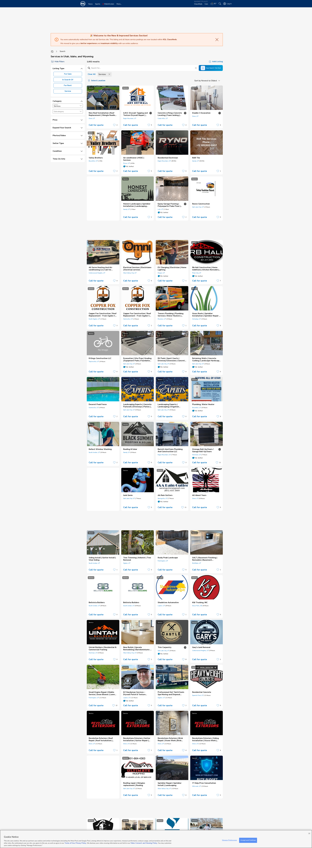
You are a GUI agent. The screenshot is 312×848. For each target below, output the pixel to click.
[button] (80, 105)
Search (62, 51)
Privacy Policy (81, 843)
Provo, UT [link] (126, 163)
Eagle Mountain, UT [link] (129, 118)
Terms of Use (69, 843)
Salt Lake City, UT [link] (198, 207)
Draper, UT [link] (161, 273)
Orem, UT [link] (92, 118)
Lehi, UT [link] (160, 209)
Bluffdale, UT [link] (196, 563)
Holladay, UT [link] (196, 319)
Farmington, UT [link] (163, 561)
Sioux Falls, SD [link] (197, 606)
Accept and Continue (248, 840)
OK (309, 833)
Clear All (92, 74)
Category (56, 104)
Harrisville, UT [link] (128, 319)
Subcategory (59, 111)
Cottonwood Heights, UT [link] (97, 273)
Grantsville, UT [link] (94, 408)
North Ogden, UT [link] (94, 319)
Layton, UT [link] (161, 606)
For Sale (68, 74)
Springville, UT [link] (162, 498)
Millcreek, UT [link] (196, 786)
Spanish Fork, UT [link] (197, 695)
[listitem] (103, 107)
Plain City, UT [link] (196, 273)
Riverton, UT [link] (162, 319)
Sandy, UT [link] (195, 161)
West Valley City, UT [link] (129, 273)
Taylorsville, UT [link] (94, 361)
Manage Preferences (229, 840)
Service (68, 91)
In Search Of (67, 79)
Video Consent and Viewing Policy (144, 843)
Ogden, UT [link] (126, 563)
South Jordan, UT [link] (94, 452)
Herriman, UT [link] (196, 455)
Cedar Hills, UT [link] (163, 118)
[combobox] (68, 106)
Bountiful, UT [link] (93, 161)
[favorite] (114, 125)
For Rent (68, 85)
